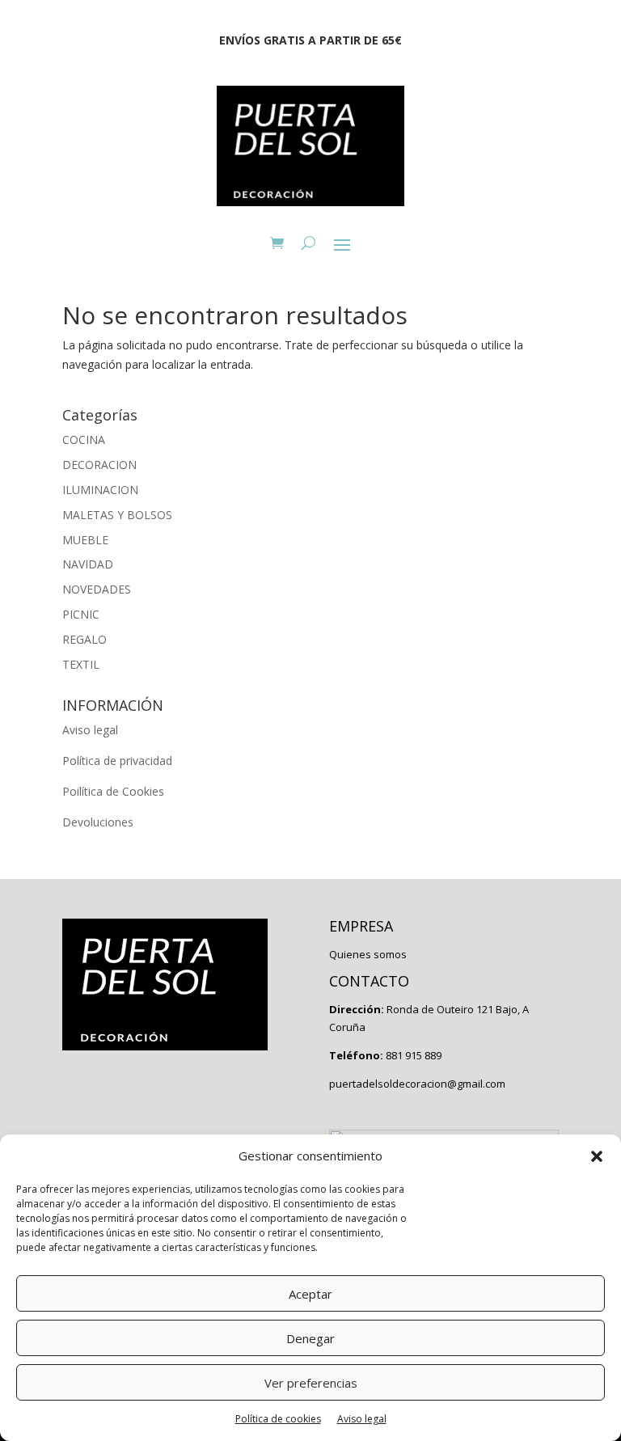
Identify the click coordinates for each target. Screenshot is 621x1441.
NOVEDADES (96, 589)
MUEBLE (85, 539)
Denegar (310, 1338)
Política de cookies (278, 1419)
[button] (597, 1156)
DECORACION (99, 464)
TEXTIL (80, 664)
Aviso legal (362, 1419)
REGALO (84, 639)
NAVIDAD (87, 564)
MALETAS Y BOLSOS (117, 514)
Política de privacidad (117, 760)
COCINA (83, 439)
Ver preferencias (310, 1383)
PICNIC (80, 614)
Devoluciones (97, 822)
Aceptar (310, 1294)
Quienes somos (368, 954)
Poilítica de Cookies (113, 791)
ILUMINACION (100, 489)
